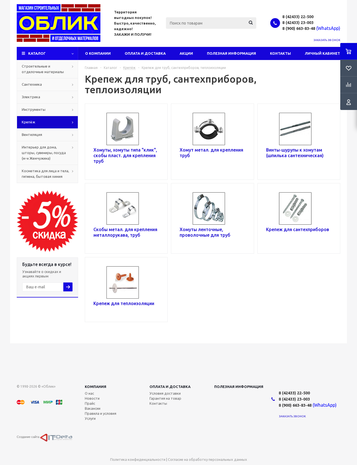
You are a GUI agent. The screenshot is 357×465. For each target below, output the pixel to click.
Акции (186, 53)
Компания (95, 387)
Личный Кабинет (322, 53)
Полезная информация (231, 53)
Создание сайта (28, 436)
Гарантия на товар (165, 398)
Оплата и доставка (169, 387)
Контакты (280, 53)
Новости (92, 398)
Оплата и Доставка (145, 53)
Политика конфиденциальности (137, 459)
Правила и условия (100, 413)
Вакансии (92, 408)
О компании (98, 53)
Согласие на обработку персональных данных (207, 459)
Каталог (37, 53)
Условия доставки (165, 393)
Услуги (90, 418)
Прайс (90, 403)
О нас (89, 393)
